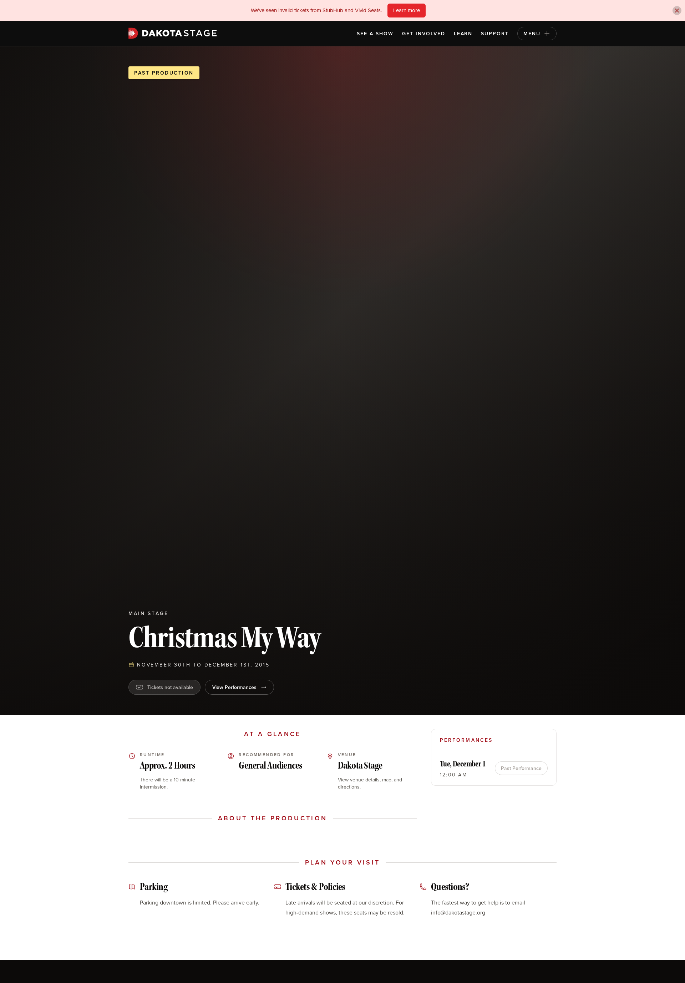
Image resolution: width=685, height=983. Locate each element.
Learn (463, 33)
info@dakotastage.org (458, 912)
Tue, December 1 (463, 764)
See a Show (375, 33)
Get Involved (423, 33)
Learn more (406, 10)
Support (495, 33)
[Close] (677, 10)
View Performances (234, 687)
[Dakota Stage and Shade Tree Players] (174, 33)
